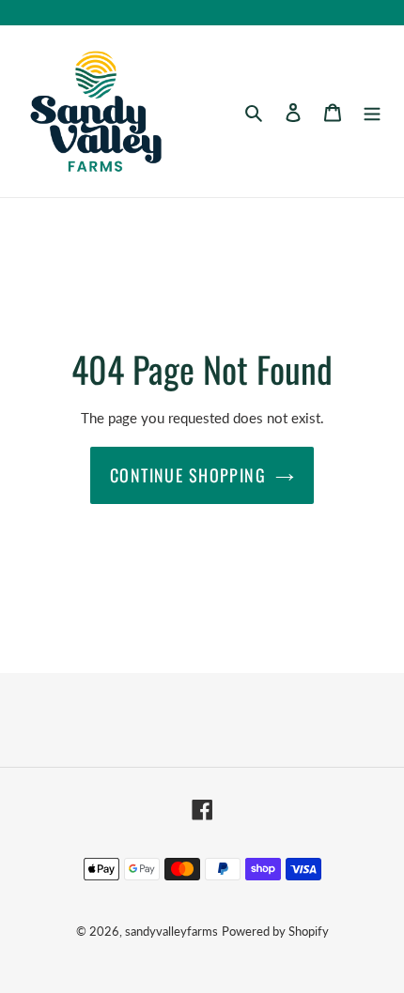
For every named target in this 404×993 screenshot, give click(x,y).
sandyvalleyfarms (171, 931)
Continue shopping (188, 475)
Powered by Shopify (275, 931)
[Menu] (372, 110)
